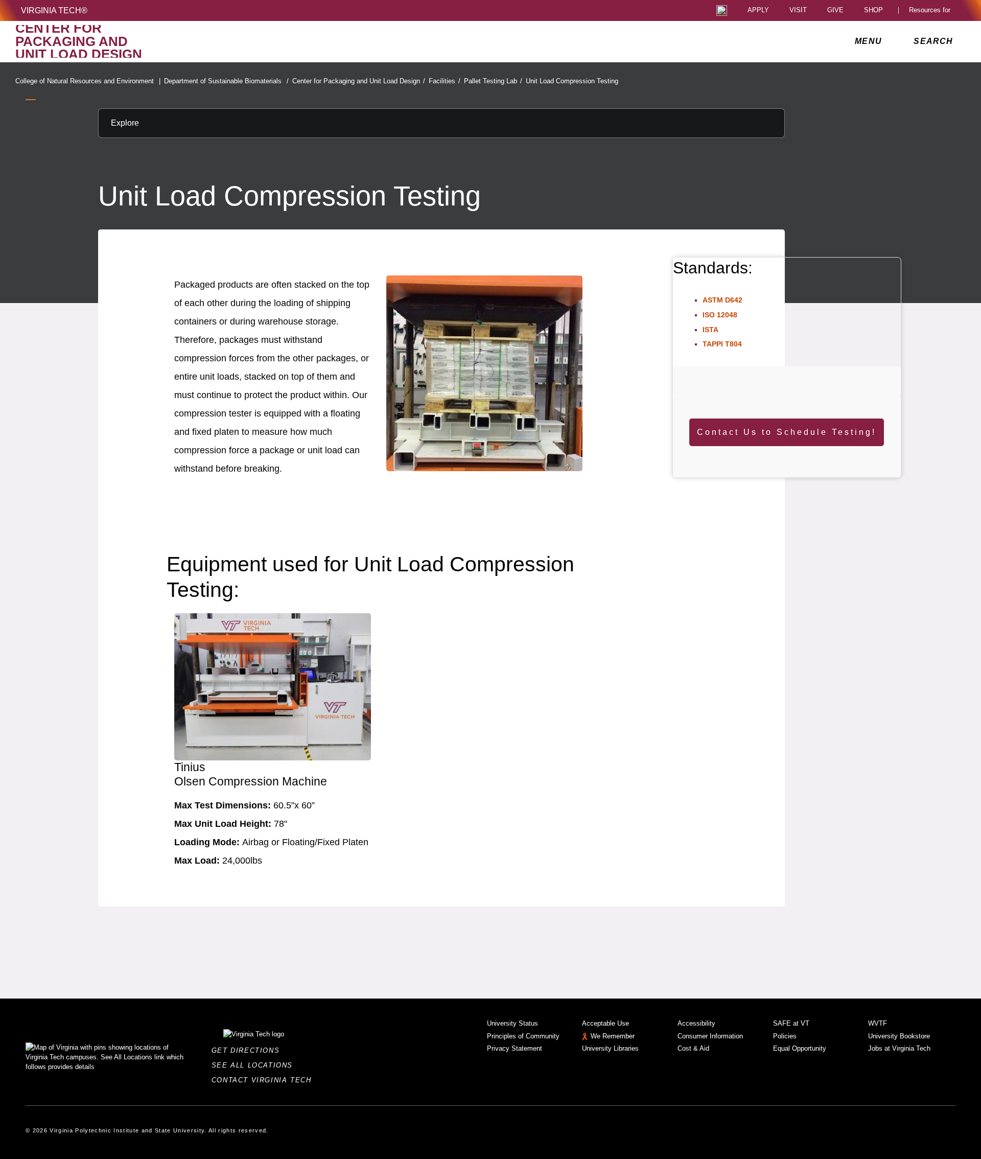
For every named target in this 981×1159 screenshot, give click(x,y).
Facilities (444, 81)
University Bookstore (899, 1036)
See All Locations (255, 1065)
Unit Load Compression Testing (572, 81)
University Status (512, 1023)
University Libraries (610, 1048)
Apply (758, 10)
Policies (785, 1036)
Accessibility (696, 1023)
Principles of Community (523, 1036)
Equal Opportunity (799, 1048)
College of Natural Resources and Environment (87, 81)
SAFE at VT (791, 1023)
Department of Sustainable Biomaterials (226, 81)
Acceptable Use (605, 1023)
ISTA (710, 330)
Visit (798, 10)
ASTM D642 (722, 300)
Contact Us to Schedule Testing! (786, 432)
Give (835, 10)
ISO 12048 (720, 315)
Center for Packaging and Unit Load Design (358, 81)
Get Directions (249, 1050)
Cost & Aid (693, 1048)
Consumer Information (710, 1036)
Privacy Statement (514, 1048)
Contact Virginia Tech (264, 1080)
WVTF (877, 1023)
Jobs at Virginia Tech (899, 1048)
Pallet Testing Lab (493, 81)
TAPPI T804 (722, 344)
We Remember (613, 1036)
